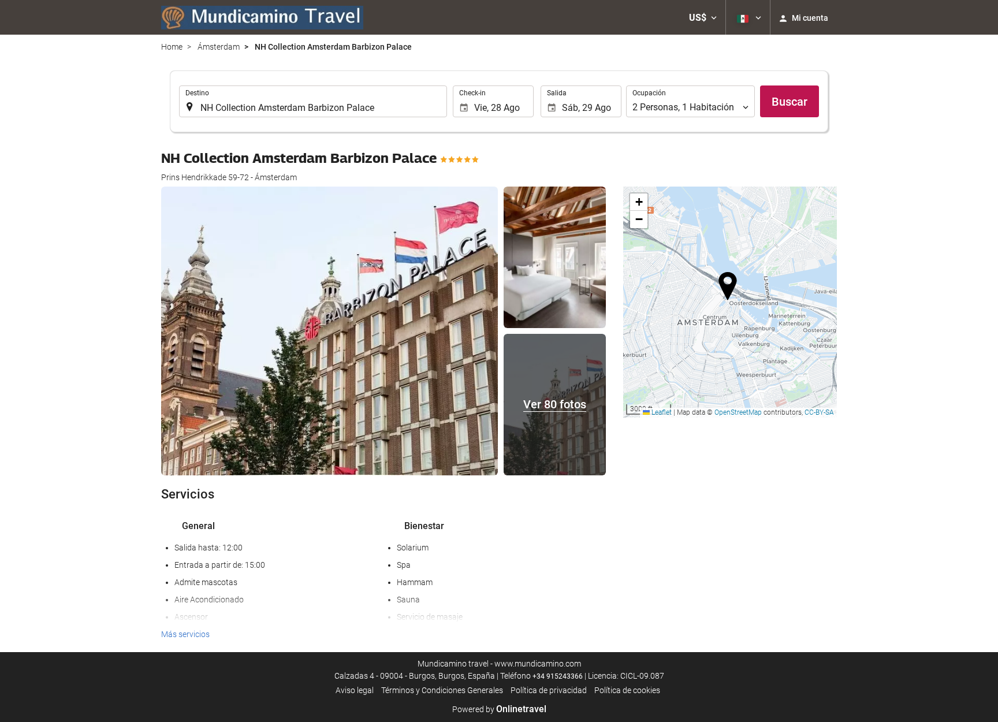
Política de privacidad (549, 690)
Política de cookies (627, 690)
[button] (702, 17)
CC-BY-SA (819, 412)
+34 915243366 (557, 676)
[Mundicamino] (262, 17)
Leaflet (661, 412)
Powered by (499, 709)
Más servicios (185, 634)
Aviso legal (355, 690)
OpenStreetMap (738, 412)
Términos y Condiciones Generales (442, 690)
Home (172, 46)
